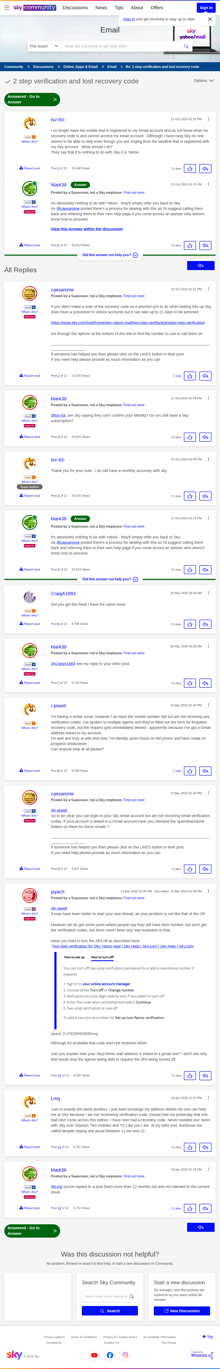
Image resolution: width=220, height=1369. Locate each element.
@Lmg (56, 1187)
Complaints (53, 1342)
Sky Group (169, 1342)
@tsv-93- (59, 415)
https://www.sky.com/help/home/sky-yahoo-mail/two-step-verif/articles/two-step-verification (128, 323)
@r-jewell (59, 810)
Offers (157, 7)
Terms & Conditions (84, 1337)
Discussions (75, 7)
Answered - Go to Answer (32, 99)
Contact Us (111, 1342)
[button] (208, 119)
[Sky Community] (35, 8)
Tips (119, 7)
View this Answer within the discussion (87, 229)
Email (110, 29)
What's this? (29, 141)
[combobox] (120, 46)
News (101, 7)
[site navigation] (6, 7)
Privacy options (54, 1337)
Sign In (206, 8)
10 (59, 1075)
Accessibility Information (159, 1337)
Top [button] (210, 1337)
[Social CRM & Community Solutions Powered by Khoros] (202, 1355)
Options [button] (200, 80)
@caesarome (68, 208)
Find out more (134, 192)
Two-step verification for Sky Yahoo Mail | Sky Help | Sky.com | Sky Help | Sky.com (123, 946)
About (137, 7)
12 (59, 1208)
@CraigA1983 (63, 664)
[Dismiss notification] (210, 19)
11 (59, 1147)
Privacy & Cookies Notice (120, 1337)
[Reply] (205, 168)
